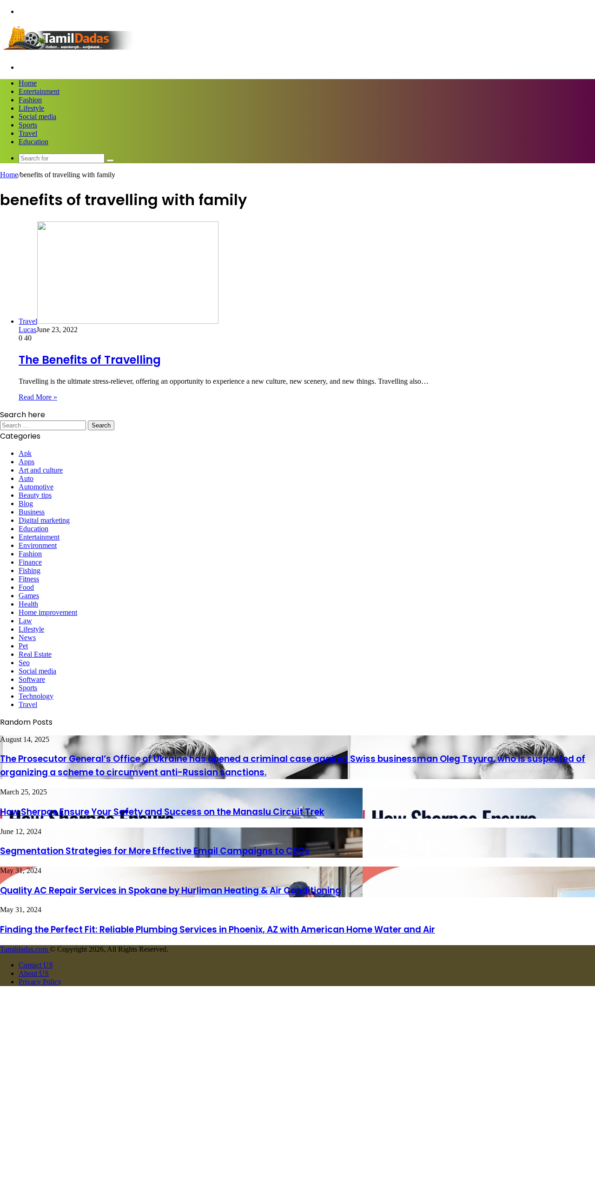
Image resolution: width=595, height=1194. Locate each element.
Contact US (36, 965)
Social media (37, 116)
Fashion (30, 100)
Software (32, 679)
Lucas (27, 330)
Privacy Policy (40, 982)
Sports (28, 125)
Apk (25, 453)
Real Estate (35, 654)
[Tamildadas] (69, 51)
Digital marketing (44, 520)
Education (33, 142)
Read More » (38, 397)
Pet (23, 646)
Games (29, 596)
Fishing (29, 570)
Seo (24, 663)
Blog (26, 503)
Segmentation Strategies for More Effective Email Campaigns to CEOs (155, 851)
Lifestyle (31, 108)
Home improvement (48, 612)
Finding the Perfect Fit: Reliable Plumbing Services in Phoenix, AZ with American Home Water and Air (217, 929)
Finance (30, 562)
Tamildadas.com (25, 949)
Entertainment (39, 91)
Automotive (36, 487)
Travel (28, 133)
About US (34, 973)
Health (28, 604)
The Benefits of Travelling (90, 359)
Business (32, 512)
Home (28, 83)
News (27, 637)
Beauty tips (35, 495)
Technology (36, 696)
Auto (26, 478)
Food (26, 587)
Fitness (29, 579)
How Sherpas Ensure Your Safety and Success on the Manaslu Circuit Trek (162, 812)
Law (25, 621)
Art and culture (41, 470)
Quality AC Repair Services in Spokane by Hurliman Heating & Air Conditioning (170, 890)
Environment (38, 545)
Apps (26, 462)
